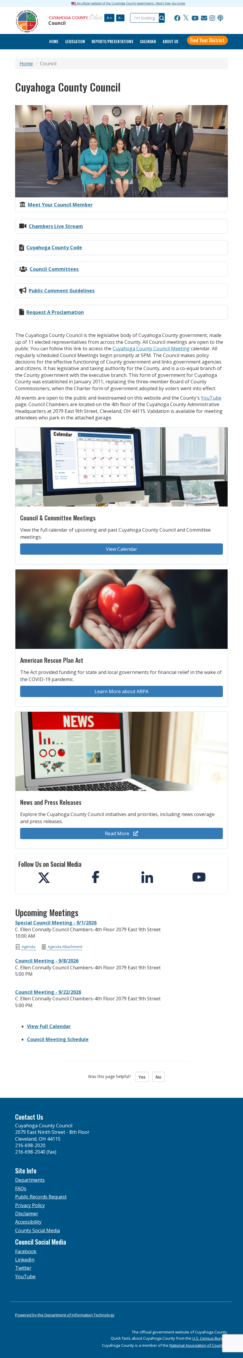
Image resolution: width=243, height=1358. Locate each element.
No (159, 1077)
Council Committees (54, 269)
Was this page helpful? (111, 1076)
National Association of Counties (199, 1345)
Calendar (148, 41)
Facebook (25, 1251)
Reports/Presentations (112, 41)
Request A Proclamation (55, 312)
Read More (117, 833)
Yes (142, 1077)
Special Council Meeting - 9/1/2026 (56, 922)
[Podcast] (220, 18)
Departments (30, 1180)
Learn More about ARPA (121, 691)
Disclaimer (26, 1213)
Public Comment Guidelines (62, 290)
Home (26, 63)
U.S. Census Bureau (210, 1338)
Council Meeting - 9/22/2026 (48, 992)
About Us (170, 41)
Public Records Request (41, 1196)
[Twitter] (186, 18)
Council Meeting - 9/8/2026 (47, 961)
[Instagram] (212, 18)
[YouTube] (195, 18)
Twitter (23, 1268)
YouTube (211, 398)
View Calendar (121, 549)
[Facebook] (177, 18)
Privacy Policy (30, 1205)
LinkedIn (24, 1259)
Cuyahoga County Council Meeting (151, 348)
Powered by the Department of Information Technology (64, 1315)
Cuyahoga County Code (54, 247)
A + (109, 17)
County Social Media (37, 1230)
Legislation (75, 41)
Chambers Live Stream (56, 226)
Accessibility (28, 1222)
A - (120, 17)
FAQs (20, 1188)
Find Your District (207, 40)
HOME (53, 41)
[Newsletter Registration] (204, 18)
